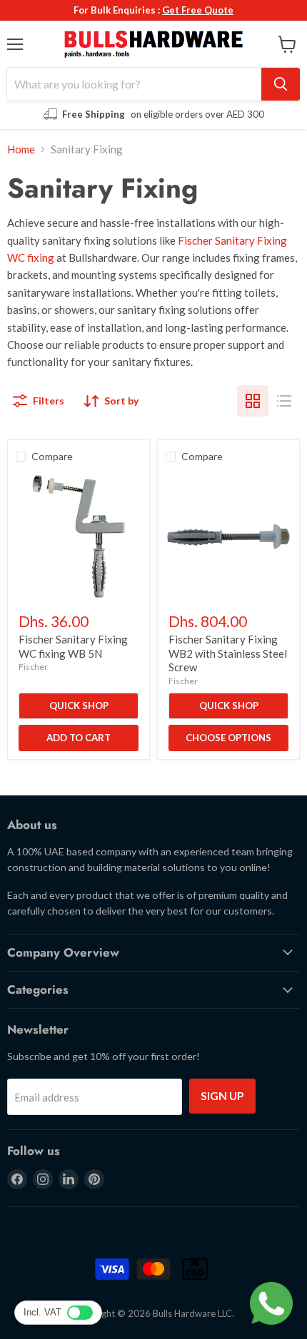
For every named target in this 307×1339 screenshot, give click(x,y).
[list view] (284, 401)
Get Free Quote (197, 10)
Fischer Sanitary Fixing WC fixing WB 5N (73, 646)
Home (21, 149)
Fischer (33, 666)
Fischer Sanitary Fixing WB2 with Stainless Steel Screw (227, 653)
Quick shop (79, 705)
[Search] (280, 84)
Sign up (222, 1095)
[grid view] (252, 401)
